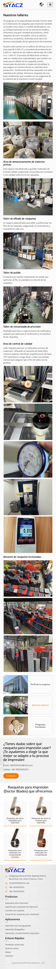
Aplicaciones (12, 919)
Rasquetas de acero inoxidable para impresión (15, 820)
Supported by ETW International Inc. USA (28, 963)
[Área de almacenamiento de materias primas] (28, 140)
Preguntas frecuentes (40, 725)
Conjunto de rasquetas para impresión (22, 914)
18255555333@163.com (21, 765)
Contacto (11, 775)
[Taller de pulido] (28, 250)
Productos (11, 896)
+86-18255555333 (19, 769)
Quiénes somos (12, 948)
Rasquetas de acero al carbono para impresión (41, 820)
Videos (8, 952)
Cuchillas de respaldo (14, 910)
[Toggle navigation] (50, 4)
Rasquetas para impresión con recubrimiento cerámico (15, 853)
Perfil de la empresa (40, 684)
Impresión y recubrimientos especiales (22, 933)
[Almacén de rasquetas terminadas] (28, 422)
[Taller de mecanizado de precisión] (28, 304)
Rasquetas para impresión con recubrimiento (41, 852)
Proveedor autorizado (14, 944)
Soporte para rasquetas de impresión (21, 907)
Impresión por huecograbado (18, 925)
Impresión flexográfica (14, 929)
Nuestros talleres (40, 705)
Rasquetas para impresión (16, 903)
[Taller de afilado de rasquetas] (28, 196)
